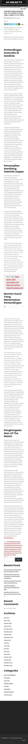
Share (22, 24)
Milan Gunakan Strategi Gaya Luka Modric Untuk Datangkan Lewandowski (12, 576)
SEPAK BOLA (17, 18)
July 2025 (6, 643)
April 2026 (6, 617)
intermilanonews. (8, 538)
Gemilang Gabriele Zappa (13, 541)
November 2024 (8, 665)
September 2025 (8, 637)
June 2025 (6, 646)
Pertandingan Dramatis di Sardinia (13, 545)
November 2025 (8, 632)
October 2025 (7, 634)
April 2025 (6, 651)
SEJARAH (6, 686)
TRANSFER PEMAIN (9, 692)
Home (23, 740)
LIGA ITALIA (7, 681)
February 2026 (8, 623)
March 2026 (7, 620)
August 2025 (7, 640)
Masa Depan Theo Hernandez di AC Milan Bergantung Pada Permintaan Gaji (14, 282)
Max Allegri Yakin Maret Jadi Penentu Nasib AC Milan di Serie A (12, 594)
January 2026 (7, 626)
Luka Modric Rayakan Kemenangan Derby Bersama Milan (11, 587)
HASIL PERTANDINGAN (9, 675)
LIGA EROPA (7, 678)
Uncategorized (8, 695)
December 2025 (8, 629)
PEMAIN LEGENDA (8, 683)
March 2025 (7, 654)
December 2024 (8, 662)
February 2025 (8, 657)
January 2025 (7, 660)
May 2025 (6, 648)
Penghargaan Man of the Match (12, 543)
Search (5, 556)
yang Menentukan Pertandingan (12, 547)
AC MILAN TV (14, 2)
